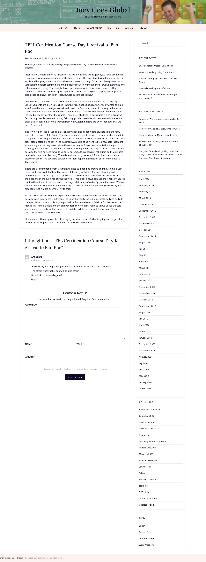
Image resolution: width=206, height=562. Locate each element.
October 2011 (146, 229)
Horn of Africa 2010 (149, 428)
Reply (33, 279)
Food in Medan (146, 422)
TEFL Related (145, 492)
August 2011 (145, 242)
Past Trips (113, 27)
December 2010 (147, 286)
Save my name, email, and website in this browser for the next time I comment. (75, 369)
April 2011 (144, 261)
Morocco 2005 (146, 454)
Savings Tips (145, 466)
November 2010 (147, 293)
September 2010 (147, 306)
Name (29, 344)
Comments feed (147, 538)
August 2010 (145, 312)
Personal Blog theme (54, 558)
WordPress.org (146, 544)
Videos (144, 27)
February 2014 (146, 191)
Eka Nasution (145, 141)
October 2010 (146, 299)
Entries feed (145, 532)
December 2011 (147, 217)
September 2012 (147, 210)
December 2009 (147, 344)
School (142, 473)
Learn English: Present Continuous (156, 65)
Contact (129, 27)
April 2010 (144, 325)
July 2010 (143, 318)
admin (57, 58)
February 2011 (146, 274)
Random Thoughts (148, 460)
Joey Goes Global (103, 10)
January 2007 (145, 382)
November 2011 (147, 223)
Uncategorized (146, 504)
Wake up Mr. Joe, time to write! (164, 128)
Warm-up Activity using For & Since (156, 72)
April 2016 (144, 179)
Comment (32, 305)
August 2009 (145, 356)
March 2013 (145, 198)
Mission (63, 27)
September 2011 (147, 236)
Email (80, 344)
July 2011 (143, 248)
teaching (143, 485)
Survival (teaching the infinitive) (154, 88)
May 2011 (144, 255)
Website (30, 357)
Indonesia (144, 434)
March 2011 (145, 267)
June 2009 (144, 369)
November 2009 (147, 350)
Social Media (94, 27)
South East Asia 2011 (149, 479)
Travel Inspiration (148, 498)
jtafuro (142, 128)
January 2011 (145, 280)
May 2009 (144, 375)
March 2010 (145, 331)
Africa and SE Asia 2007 (150, 409)
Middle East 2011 (147, 447)
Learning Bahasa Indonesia (152, 441)
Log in (142, 525)
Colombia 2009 (146, 415)
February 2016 (146, 185)
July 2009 (143, 363)
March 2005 (145, 388)
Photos (77, 27)
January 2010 (145, 337)
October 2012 (146, 204)
